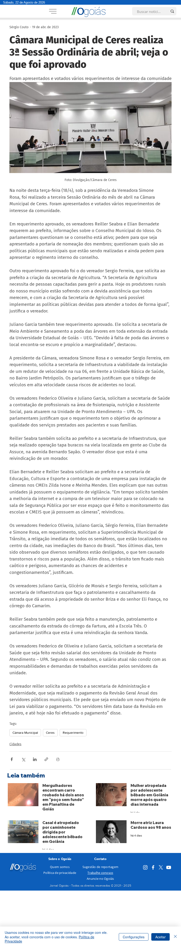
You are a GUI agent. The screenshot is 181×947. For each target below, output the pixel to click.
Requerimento (73, 732)
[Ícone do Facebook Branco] (153, 867)
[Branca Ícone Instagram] (145, 867)
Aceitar (160, 937)
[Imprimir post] (58, 759)
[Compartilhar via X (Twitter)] (23, 759)
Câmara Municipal (25, 732)
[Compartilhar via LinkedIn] (35, 759)
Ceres (50, 732)
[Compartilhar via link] (46, 759)
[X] (161, 867)
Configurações (133, 937)
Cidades (15, 744)
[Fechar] (175, 936)
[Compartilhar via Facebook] (11, 759)
